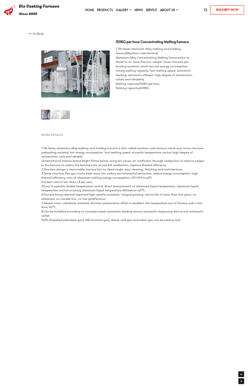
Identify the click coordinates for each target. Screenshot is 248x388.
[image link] (10, 9)
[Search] (205, 9)
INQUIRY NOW (227, 10)
